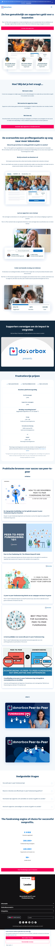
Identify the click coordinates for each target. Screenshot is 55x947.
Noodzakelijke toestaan (27, 941)
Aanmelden (28, 3)
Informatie (4, 903)
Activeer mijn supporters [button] (27, 28)
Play (27, 352)
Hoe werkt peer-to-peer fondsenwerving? (14, 783)
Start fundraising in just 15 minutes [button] (27, 870)
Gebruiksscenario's (7, 907)
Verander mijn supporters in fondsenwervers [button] (27, 126)
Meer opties (9, 945)
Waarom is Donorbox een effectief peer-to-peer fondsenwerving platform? (23, 791)
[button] (27, 732)
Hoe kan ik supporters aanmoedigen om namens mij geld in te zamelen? (22, 806)
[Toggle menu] (51, 7)
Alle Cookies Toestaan (27, 937)
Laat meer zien (13, 935)
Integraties (4, 911)
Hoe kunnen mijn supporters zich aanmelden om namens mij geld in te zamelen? (24, 799)
